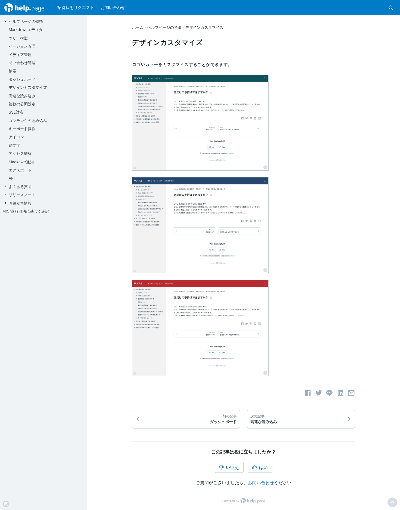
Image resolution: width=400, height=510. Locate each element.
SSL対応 (16, 112)
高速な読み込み (22, 95)
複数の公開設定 (22, 104)
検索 (12, 70)
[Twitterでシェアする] (318, 393)
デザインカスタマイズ (28, 87)
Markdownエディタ (26, 29)
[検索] (391, 7)
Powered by (231, 501)
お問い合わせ (113, 7)
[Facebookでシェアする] (308, 393)
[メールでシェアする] (351, 393)
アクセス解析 (20, 153)
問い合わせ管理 (22, 62)
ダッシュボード (22, 79)
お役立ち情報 (20, 203)
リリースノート (22, 194)
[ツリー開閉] (6, 21)
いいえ (232, 467)
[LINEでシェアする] (329, 393)
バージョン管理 (22, 46)
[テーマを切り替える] (6, 504)
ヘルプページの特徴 (164, 27)
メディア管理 (20, 54)
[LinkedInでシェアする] (340, 393)
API (12, 178)
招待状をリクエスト (75, 7)
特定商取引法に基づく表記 (26, 211)
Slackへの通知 (21, 161)
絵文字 (14, 145)
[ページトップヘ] (392, 502)
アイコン (16, 136)
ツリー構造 (18, 38)
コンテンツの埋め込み (28, 120)
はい (263, 467)
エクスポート (20, 170)
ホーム (137, 27)
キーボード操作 (22, 128)
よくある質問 (20, 186)
